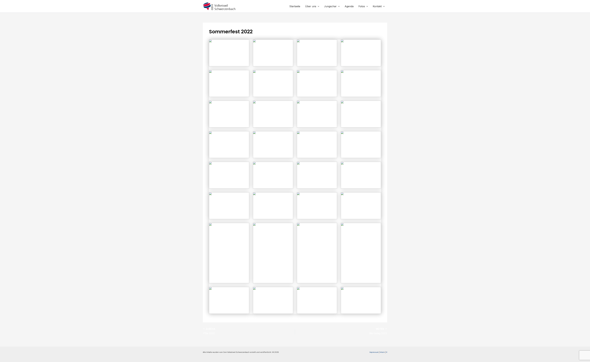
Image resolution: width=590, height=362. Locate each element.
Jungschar (330, 6)
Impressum (374, 352)
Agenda (349, 6)
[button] (317, 6)
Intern (382, 352)
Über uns (310, 6)
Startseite (294, 6)
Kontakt (377, 6)
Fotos (361, 6)
